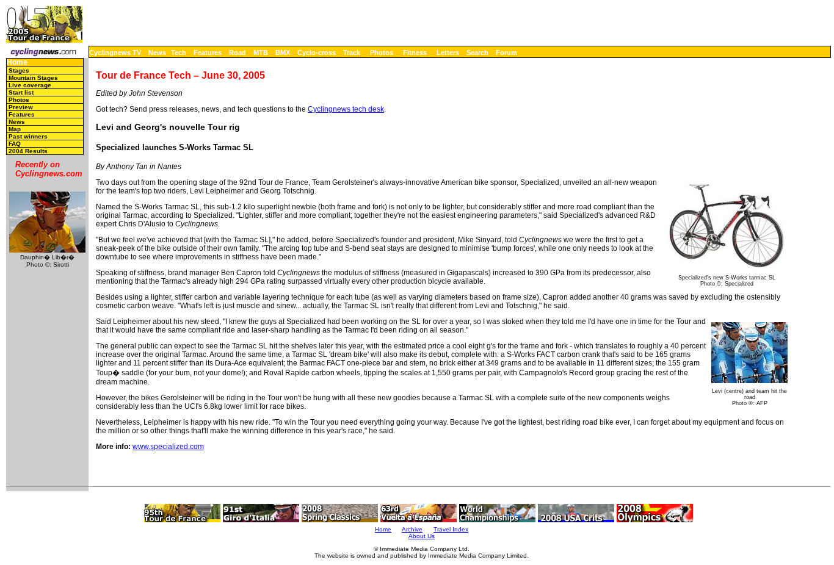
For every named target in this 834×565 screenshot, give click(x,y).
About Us (421, 536)
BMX (282, 52)
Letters (448, 52)
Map (15, 129)
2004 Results (28, 151)
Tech (178, 52)
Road (237, 52)
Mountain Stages (33, 77)
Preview (21, 107)
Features (208, 52)
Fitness (415, 52)
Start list (21, 92)
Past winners (28, 136)
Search (477, 52)
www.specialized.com (168, 446)
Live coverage (30, 85)
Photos (381, 52)
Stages (19, 70)
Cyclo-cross (316, 52)
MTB (260, 52)
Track (351, 52)
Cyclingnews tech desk (346, 109)
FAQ (15, 143)
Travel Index (450, 529)
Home (17, 63)
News (157, 52)
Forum (506, 52)
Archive (412, 529)
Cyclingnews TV (115, 52)
